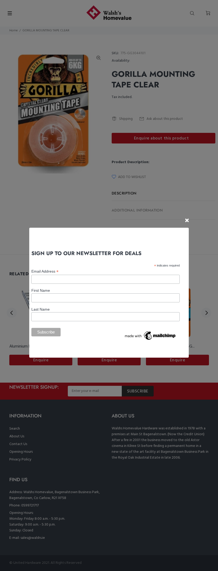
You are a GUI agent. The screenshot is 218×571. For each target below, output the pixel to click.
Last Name (40, 309)
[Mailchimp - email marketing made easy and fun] (150, 335)
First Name (40, 290)
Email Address (44, 271)
